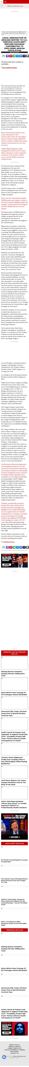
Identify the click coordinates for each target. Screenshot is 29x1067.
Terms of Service (14, 1046)
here (3, 34)
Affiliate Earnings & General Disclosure (15, 1050)
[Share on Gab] (14, 56)
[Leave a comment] (4, 1057)
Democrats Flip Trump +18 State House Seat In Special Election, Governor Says (14, 713)
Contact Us (14, 1053)
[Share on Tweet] (24, 56)
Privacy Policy (14, 1045)
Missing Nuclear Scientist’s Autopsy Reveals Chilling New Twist (13, 674)
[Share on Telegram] (17, 56)
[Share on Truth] (7, 56)
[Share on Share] (20, 56)
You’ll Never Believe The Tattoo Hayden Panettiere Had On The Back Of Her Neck (13, 782)
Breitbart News (9, 542)
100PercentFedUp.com (19, 1056)
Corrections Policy (14, 1048)
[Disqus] (14, 591)
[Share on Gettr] (10, 56)
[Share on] (27, 56)
